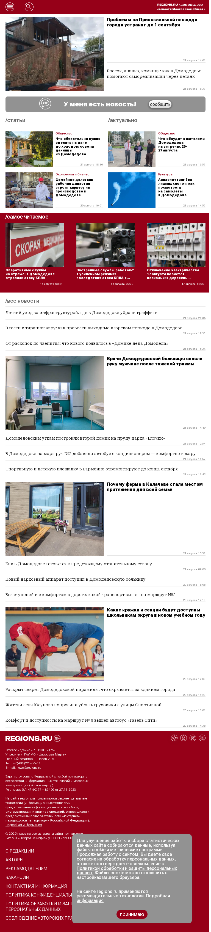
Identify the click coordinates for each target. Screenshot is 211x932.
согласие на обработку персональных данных (125, 859)
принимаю (132, 914)
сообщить (160, 104)
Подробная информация (23, 825)
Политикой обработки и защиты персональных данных (127, 871)
